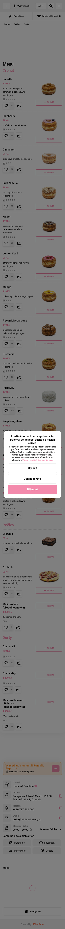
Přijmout (32, 489)
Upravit (32, 468)
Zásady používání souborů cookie (38, 460)
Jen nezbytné (32, 478)
